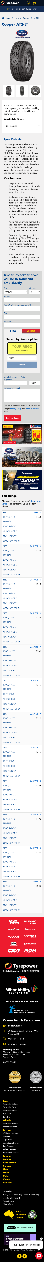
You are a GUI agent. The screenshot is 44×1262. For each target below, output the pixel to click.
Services (7, 1130)
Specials (7, 1156)
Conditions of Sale (32, 1250)
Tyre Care (7, 1113)
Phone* (17, 305)
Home (7, 18)
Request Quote (12, 418)
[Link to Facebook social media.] (19, 1256)
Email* (7, 313)
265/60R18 (35, 781)
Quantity (33, 288)
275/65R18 (35, 881)
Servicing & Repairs (11, 1143)
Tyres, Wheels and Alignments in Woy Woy (21, 1194)
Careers (7, 1166)
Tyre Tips (6, 1117)
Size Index (7, 1191)
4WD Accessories (10, 1133)
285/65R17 (35, 747)
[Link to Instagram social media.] (24, 1256)
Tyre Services (8, 1146)
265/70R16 (35, 579)
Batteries (6, 1136)
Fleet (5, 1169)
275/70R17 (35, 714)
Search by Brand (10, 1110)
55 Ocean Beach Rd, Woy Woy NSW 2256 (23, 1032)
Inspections (7, 1139)
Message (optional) (12, 388)
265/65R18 (35, 848)
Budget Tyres (8, 1201)
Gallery (7, 1176)
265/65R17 (35, 647)
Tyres (5, 1100)
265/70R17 (35, 680)
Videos (6, 1179)
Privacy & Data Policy (17, 1250)
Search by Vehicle (10, 1104)
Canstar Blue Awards (11, 1198)
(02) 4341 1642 (16, 1038)
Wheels (7, 1120)
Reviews (7, 1182)
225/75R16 (35, 512)
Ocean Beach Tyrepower (24, 8)
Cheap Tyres (8, 1204)
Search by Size (9, 1107)
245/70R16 (35, 546)
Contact (7, 1159)
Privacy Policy (15, 408)
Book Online (9, 1162)
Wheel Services (9, 1149)
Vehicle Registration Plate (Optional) (14, 378)
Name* (7, 296)
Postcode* (8, 321)
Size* (6, 288)
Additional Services (11, 1152)
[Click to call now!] (28, 3)
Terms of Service (32, 408)
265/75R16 (35, 613)
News (6, 1172)
